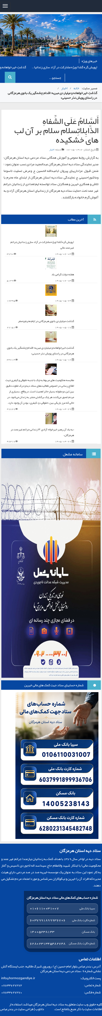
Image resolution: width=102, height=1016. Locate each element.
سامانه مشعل (73, 454)
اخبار (64, 88)
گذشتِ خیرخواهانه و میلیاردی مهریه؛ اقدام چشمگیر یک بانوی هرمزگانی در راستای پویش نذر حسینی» (40, 350)
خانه (76, 88)
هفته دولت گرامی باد (68, 67)
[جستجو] (10, 77)
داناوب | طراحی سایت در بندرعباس (22, 1009)
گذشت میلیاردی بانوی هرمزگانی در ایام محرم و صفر (46, 321)
